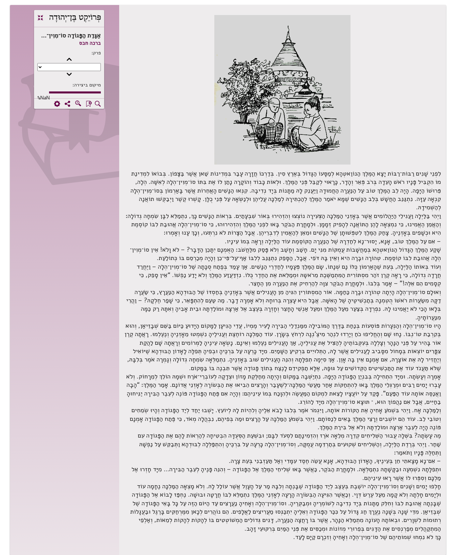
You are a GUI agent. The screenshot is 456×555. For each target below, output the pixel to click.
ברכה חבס (90, 43)
